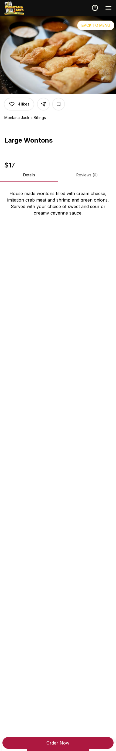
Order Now (57, 743)
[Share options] (43, 104)
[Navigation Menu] (108, 8)
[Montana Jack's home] (28, 8)
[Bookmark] (58, 104)
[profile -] (95, 8)
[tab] (29, 175)
